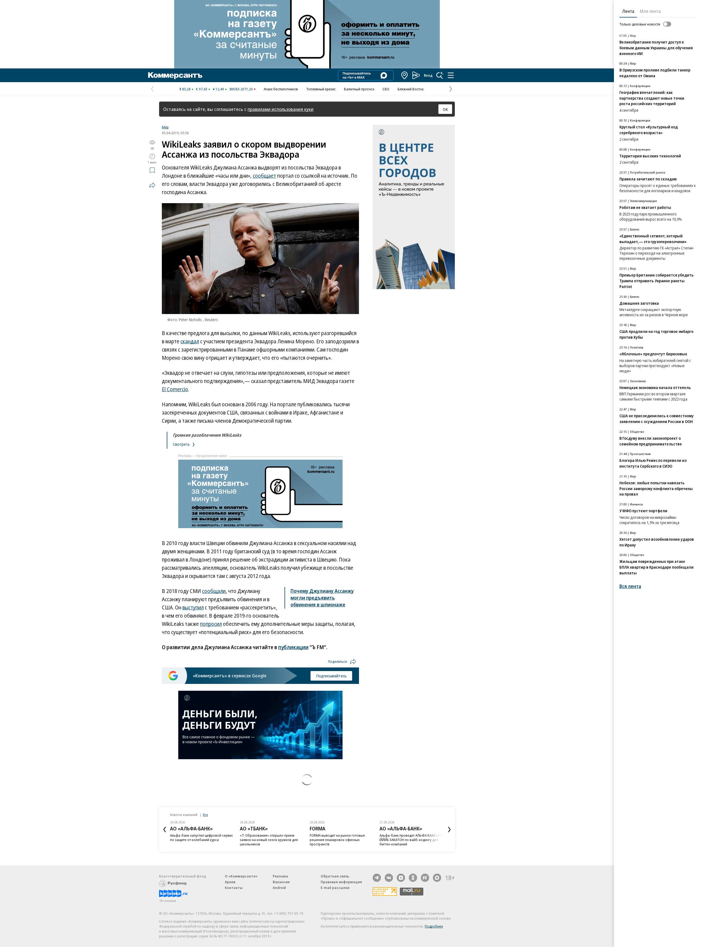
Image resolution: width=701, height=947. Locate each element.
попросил (211, 624)
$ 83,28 (185, 89)
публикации (293, 647)
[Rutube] (425, 878)
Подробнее (434, 926)
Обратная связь (335, 876)
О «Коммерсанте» (241, 876)
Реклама (280, 876)
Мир (165, 127)
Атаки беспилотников (281, 89)
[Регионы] (405, 75)
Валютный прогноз (359, 89)
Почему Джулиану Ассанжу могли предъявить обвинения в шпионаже (322, 598)
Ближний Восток (411, 89)
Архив (230, 881)
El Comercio (175, 389)
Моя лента (650, 11)
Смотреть (182, 444)
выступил (193, 607)
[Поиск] (440, 75)
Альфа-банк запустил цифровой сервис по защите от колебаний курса (201, 837)
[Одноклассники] (413, 878)
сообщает (264, 175)
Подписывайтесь (331, 675)
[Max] (437, 878)
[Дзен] (401, 878)
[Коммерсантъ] (175, 75)
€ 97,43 (201, 89)
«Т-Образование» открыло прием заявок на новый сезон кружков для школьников (269, 840)
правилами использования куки (281, 109)
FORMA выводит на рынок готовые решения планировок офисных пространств (337, 840)
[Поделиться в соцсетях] (152, 185)
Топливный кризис (321, 89)
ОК (445, 109)
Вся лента (630, 586)
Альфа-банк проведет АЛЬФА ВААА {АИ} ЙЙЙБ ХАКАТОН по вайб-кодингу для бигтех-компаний (411, 840)
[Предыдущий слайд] (164, 829)
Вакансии (281, 881)
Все (205, 815)
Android (279, 887)
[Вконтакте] (389, 878)
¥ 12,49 (218, 89)
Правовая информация (341, 881)
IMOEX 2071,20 (241, 89)
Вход (428, 75)
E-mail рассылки (335, 887)
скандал (189, 341)
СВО (386, 89)
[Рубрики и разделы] (451, 75)
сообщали (214, 591)
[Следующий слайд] (449, 829)
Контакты (234, 887)
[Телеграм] (377, 878)
